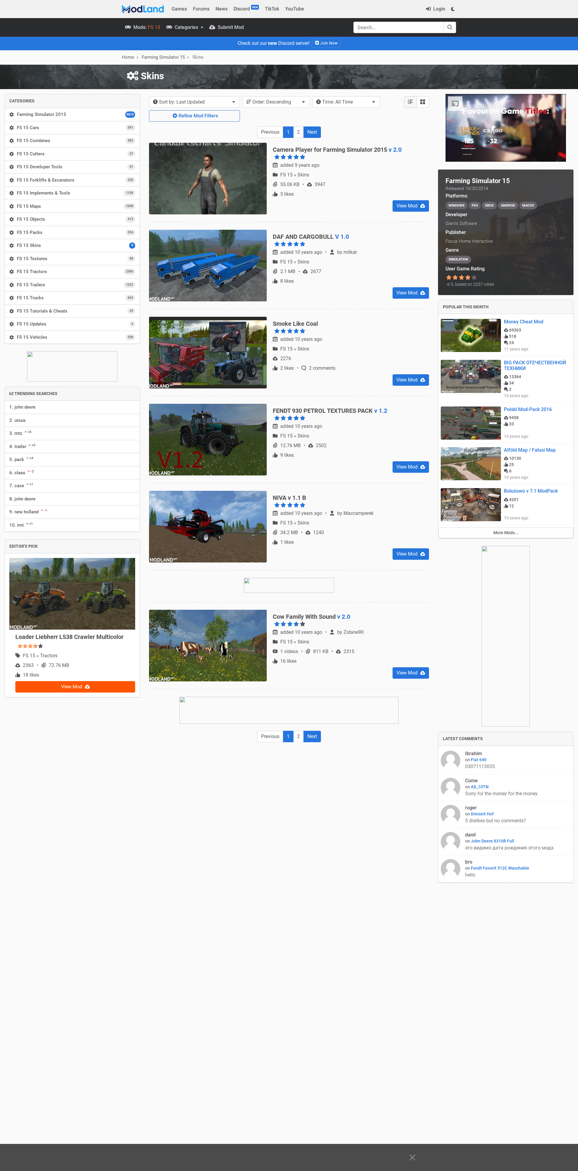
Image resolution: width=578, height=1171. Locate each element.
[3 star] (461, 277)
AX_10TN (480, 786)
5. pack (21, 459)
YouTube (294, 9)
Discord (246, 9)
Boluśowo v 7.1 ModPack (531, 491)
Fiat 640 (478, 759)
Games (179, 9)
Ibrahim (473, 753)
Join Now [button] (328, 43)
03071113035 (480, 766)
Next (312, 132)
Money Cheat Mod (523, 322)
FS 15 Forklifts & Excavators (75, 180)
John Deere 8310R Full (492, 841)
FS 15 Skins (75, 245)
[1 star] (449, 277)
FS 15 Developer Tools (75, 167)
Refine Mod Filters (197, 116)
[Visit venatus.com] (554, 152)
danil (470, 835)
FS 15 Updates (75, 324)
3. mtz (20, 433)
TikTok (272, 9)
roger (471, 808)
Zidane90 (353, 666)
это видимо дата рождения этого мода (509, 848)
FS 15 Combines (75, 140)
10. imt (21, 525)
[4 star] (468, 277)
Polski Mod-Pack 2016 (528, 409)
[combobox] (194, 102)
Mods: (146, 27)
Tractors (48, 656)
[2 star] (455, 277)
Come (471, 780)
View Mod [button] (72, 687)
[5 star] (474, 277)
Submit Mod (230, 27)
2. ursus (17, 420)
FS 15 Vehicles (75, 337)
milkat (350, 286)
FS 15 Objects (75, 219)
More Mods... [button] (505, 532)
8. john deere (22, 499)
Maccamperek (358, 547)
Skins (303, 209)
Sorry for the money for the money (502, 793)
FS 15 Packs (75, 232)
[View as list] (410, 102)
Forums (201, 9)
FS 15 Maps (75, 206)
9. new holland (28, 512)
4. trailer (22, 446)
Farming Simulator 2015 (75, 114)
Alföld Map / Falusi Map (530, 450)
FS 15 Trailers (75, 285)
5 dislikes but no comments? (495, 821)
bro (468, 862)
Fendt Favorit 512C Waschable (500, 868)
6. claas (21, 472)
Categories (186, 27)
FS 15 (29, 656)
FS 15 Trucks (75, 298)
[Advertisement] (289, 825)
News (222, 9)
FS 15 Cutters (75, 154)
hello (471, 875)
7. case (21, 485)
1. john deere (22, 407)
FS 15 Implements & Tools (75, 193)
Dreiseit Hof (482, 813)
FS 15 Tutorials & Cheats (75, 311)
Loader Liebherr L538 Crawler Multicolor (69, 636)
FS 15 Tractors (75, 271)
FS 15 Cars (75, 127)
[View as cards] (422, 102)
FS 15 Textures (75, 258)
